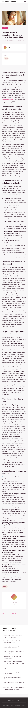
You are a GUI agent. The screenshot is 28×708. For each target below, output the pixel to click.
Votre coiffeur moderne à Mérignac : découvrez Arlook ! (12, 677)
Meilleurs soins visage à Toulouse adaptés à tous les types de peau (14, 652)
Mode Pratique (9, 2)
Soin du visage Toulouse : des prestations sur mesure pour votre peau (13, 646)
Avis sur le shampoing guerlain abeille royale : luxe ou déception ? (13, 636)
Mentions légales (11, 700)
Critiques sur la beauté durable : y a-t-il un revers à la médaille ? (14, 683)
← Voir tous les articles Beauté (10, 614)
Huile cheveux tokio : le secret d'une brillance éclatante (12, 657)
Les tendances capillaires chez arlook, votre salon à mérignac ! (13, 641)
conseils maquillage (7, 99)
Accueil (3, 7)
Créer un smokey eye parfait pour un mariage (12, 667)
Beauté (8, 7)
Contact (19, 700)
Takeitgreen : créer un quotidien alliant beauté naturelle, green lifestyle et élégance (14, 662)
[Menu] (24, 1)
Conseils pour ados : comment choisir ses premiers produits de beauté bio (14, 688)
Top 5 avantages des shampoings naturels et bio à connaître (14, 672)
